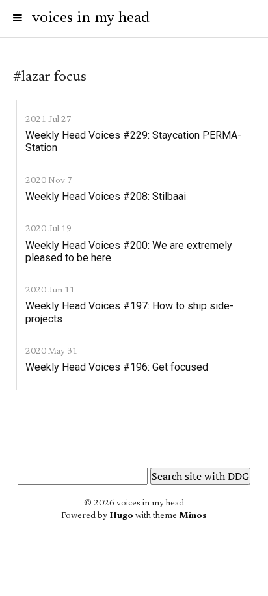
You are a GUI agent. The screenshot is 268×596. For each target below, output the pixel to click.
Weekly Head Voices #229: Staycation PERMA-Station (133, 141)
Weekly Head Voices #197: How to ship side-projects (129, 312)
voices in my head (91, 18)
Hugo (121, 515)
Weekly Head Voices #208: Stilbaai (105, 196)
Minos (193, 515)
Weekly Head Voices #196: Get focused (116, 367)
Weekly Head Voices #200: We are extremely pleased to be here (128, 251)
